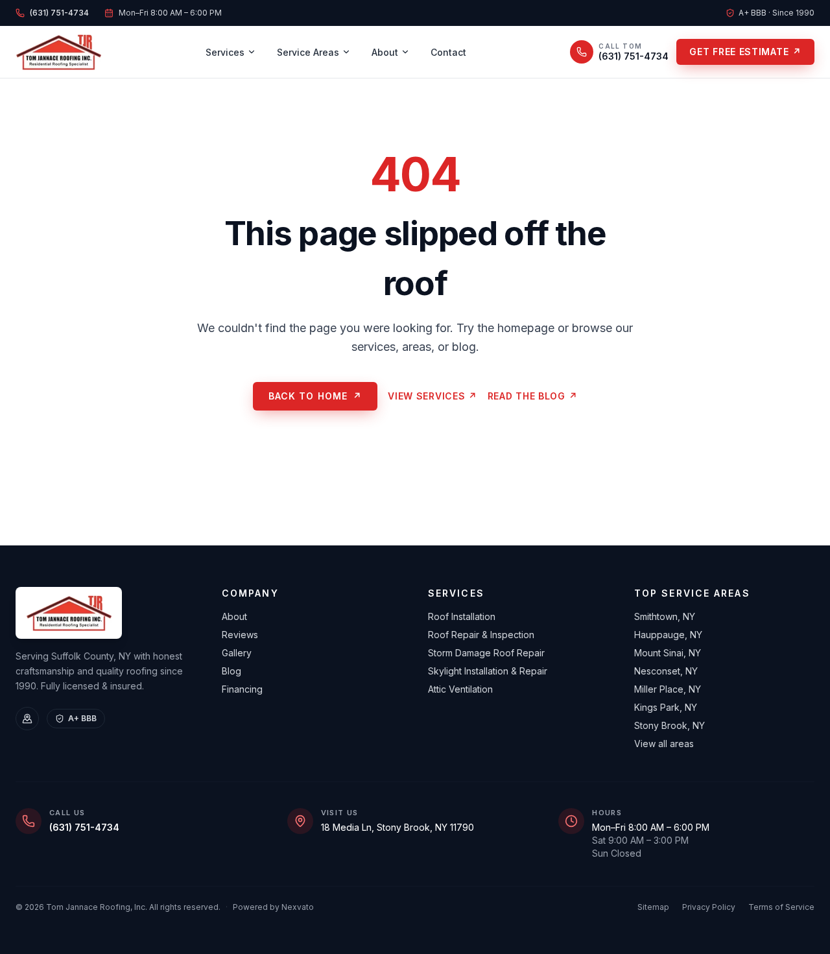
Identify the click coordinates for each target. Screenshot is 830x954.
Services (225, 52)
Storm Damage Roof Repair (486, 652)
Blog (231, 670)
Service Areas (308, 52)
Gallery (237, 652)
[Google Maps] (27, 718)
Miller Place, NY (667, 689)
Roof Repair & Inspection (481, 634)
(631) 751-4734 (84, 827)
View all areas (664, 743)
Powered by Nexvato (273, 907)
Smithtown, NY (664, 616)
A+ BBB (82, 718)
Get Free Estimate (745, 51)
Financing (242, 689)
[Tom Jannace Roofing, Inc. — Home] (58, 52)
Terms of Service (781, 907)
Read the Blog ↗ (533, 395)
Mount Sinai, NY (667, 652)
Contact (448, 52)
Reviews (240, 634)
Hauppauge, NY (668, 634)
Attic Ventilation (460, 689)
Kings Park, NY (665, 707)
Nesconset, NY (666, 670)
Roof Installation (461, 616)
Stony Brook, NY (669, 725)
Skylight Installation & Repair (487, 670)
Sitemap (653, 907)
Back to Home (315, 395)
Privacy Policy (708, 907)
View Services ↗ (432, 395)
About (385, 52)
